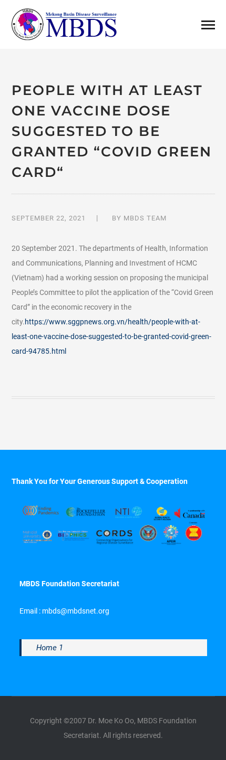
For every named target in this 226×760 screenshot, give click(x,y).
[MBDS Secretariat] (64, 23)
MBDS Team (145, 218)
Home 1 (49, 647)
